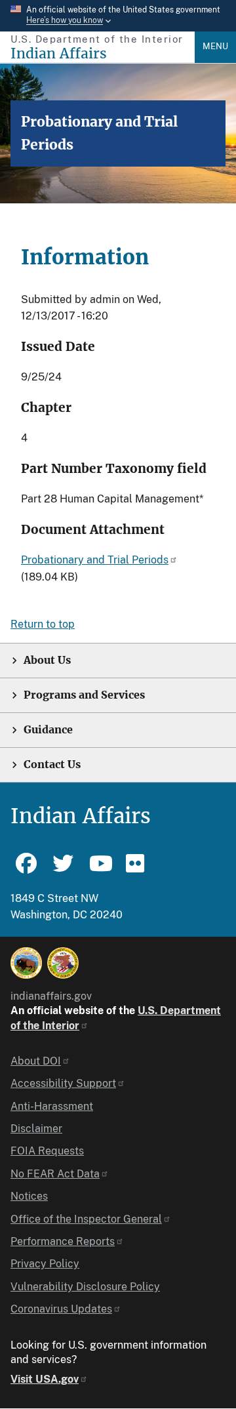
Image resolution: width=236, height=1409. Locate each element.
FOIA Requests (47, 1151)
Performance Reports (62, 1241)
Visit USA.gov (44, 1379)
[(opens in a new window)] (26, 963)
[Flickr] (136, 869)
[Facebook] (26, 869)
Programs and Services (84, 695)
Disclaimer (36, 1128)
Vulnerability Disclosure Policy (85, 1286)
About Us (47, 660)
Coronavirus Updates (61, 1309)
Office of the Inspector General (86, 1219)
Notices (29, 1196)
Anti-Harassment (51, 1106)
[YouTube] (99, 869)
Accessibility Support (63, 1083)
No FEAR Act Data (55, 1174)
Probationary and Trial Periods (94, 560)
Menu (215, 46)
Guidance (48, 730)
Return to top (42, 624)
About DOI (35, 1061)
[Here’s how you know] (118, 15)
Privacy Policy (44, 1263)
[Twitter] (63, 869)
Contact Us (52, 764)
